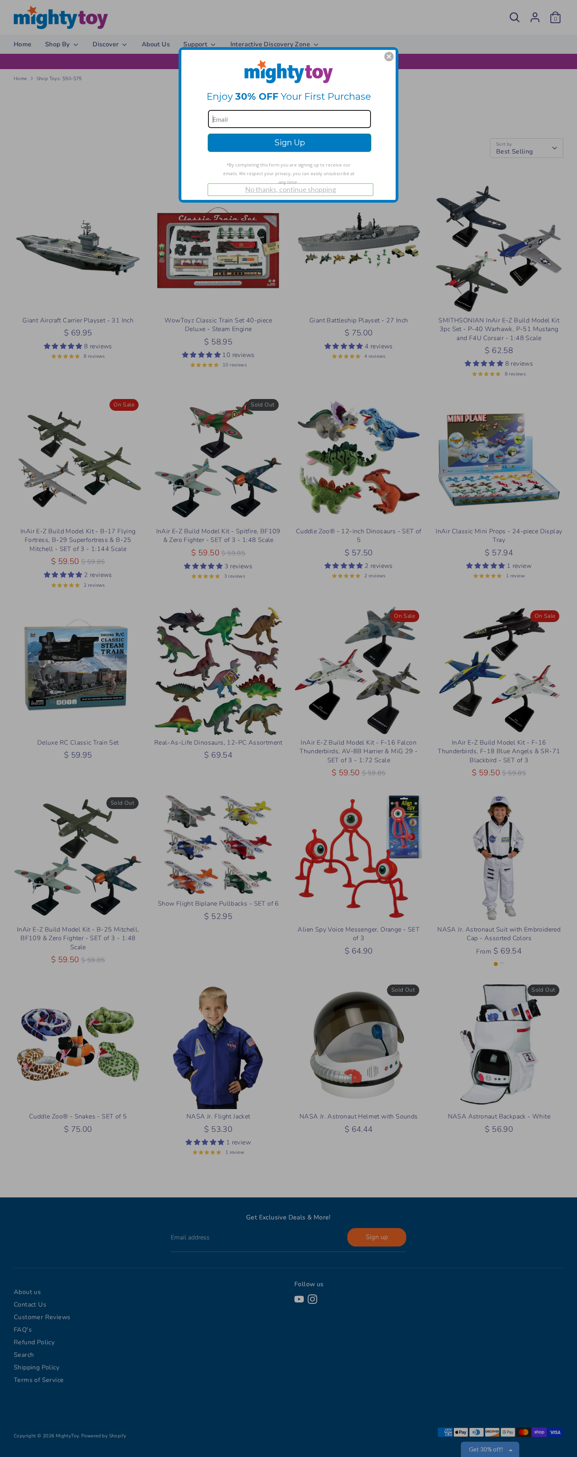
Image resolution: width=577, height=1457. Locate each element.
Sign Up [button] (289, 142)
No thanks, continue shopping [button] (290, 189)
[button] (389, 56)
